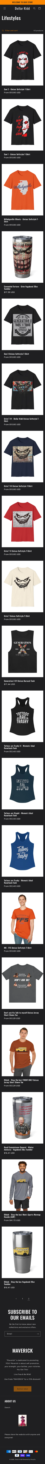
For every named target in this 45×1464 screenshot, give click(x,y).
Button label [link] (22, 1389)
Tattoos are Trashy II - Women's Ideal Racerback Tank (19, 747)
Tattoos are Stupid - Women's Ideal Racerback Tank (18, 814)
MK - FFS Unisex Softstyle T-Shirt (18, 948)
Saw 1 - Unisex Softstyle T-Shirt (17, 154)
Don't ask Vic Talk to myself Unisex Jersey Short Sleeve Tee (21, 1014)
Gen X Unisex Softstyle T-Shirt (16, 354)
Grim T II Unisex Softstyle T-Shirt (18, 551)
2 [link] (28, 1299)
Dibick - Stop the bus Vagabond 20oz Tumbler (19, 1283)
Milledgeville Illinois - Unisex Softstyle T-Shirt (21, 220)
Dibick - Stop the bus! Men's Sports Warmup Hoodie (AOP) (22, 1216)
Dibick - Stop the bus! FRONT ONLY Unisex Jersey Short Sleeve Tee (21, 1081)
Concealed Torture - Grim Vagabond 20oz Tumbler (21, 287)
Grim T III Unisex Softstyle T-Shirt (18, 486)
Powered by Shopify (29, 1459)
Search (7, 1407)
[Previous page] (16, 1298)
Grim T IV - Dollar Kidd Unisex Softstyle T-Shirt (21, 420)
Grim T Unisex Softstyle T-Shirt (17, 616)
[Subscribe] (37, 1334)
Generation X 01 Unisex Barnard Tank (19, 681)
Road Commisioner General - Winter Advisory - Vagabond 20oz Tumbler (19, 1148)
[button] (4, 8)
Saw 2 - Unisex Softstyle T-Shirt (17, 89)
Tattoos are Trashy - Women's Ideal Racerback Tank (18, 881)
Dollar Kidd (18, 1459)
